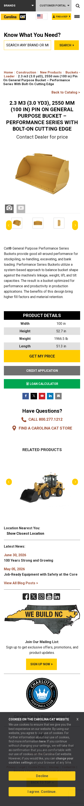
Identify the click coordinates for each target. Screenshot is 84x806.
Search (65, 45)
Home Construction (20, 72)
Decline (42, 776)
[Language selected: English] (41, 16)
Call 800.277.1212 (45, 419)
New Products (51, 72)
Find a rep (62, 17)
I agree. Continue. (42, 792)
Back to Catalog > (65, 92)
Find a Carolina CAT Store (45, 428)
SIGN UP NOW (40, 664)
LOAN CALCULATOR (43, 384)
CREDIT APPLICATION (42, 370)
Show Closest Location (25, 533)
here (42, 741)
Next (75, 225)
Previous (9, 225)
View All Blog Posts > (21, 583)
